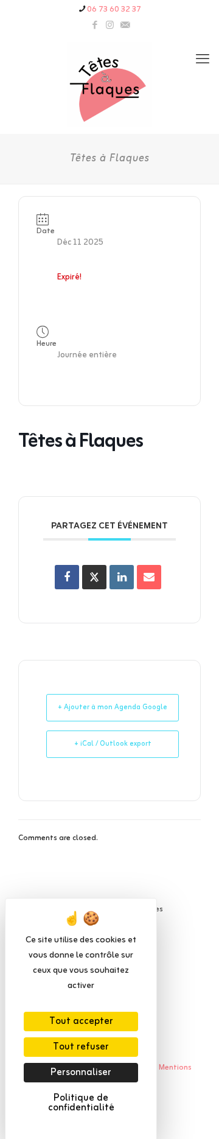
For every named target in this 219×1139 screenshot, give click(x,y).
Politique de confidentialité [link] (81, 1103)
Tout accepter (81, 1021)
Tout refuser (81, 1047)
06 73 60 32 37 (114, 9)
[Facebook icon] (94, 25)
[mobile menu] (202, 60)
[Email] (149, 577)
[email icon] (125, 25)
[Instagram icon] (109, 25)
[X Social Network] (94, 577)
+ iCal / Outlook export (112, 744)
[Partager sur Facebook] (67, 577)
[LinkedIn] (121, 577)
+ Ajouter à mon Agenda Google (112, 707)
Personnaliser (80, 1073)
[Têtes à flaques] (109, 84)
